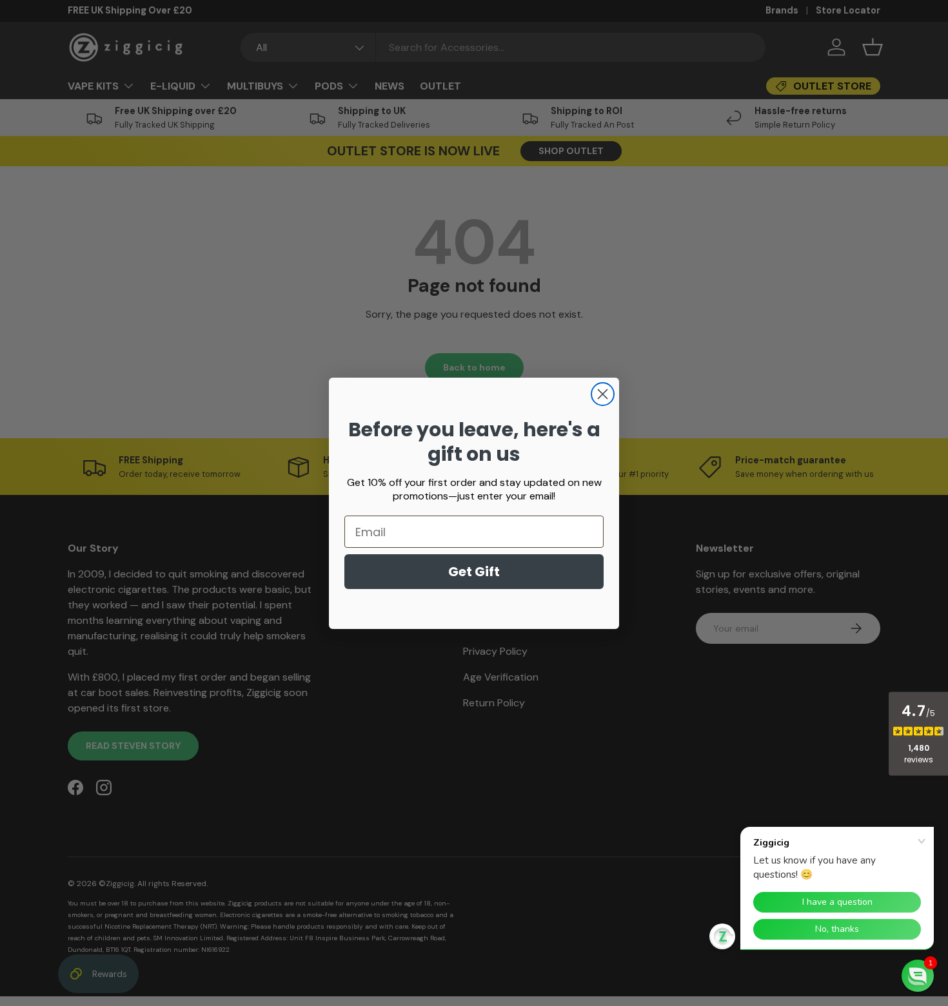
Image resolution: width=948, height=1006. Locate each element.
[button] (918, 976)
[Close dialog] (602, 394)
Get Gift (474, 572)
